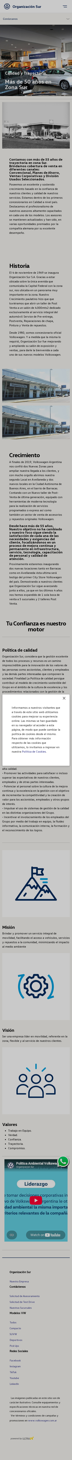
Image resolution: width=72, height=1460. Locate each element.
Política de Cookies (34, 751)
